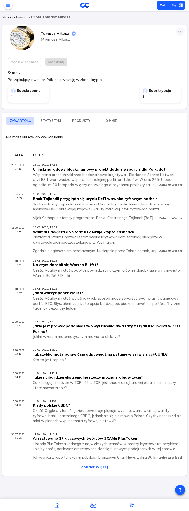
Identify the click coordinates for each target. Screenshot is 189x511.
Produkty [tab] (81, 121)
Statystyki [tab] (50, 121)
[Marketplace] (132, 505)
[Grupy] (93, 505)
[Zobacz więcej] (180, 32)
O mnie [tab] (111, 121)
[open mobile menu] (8, 5)
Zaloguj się (168, 5)
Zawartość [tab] (20, 121)
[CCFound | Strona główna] (57, 505)
